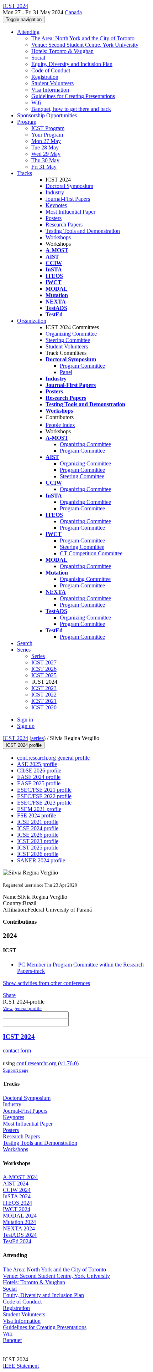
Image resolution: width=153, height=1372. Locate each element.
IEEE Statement (21, 1366)
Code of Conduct (50, 70)
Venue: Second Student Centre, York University (84, 45)
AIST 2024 (15, 1183)
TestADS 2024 (20, 1235)
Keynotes (56, 205)
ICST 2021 (44, 701)
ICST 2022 (44, 695)
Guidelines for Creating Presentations (73, 96)
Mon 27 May (46, 141)
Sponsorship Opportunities (47, 115)
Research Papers (64, 224)
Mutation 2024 (19, 1222)
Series (38, 656)
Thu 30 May (45, 160)
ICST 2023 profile (37, 841)
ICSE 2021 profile (37, 822)
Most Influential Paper (70, 212)
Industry (55, 192)
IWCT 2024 (16, 1209)
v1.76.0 (68, 1063)
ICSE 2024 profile (37, 828)
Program (26, 122)
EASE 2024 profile (38, 777)
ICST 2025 (44, 675)
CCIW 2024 (17, 1190)
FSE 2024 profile (36, 815)
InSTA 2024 (17, 1196)
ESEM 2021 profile (39, 809)
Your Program (47, 135)
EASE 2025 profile (38, 783)
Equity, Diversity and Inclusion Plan (71, 64)
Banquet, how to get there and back (71, 109)
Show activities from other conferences (46, 983)
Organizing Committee (71, 334)
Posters (54, 218)
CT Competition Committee (91, 553)
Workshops (58, 237)
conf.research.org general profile (53, 758)
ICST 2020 (44, 707)
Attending (28, 32)
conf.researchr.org (36, 1063)
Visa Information (50, 90)
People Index (60, 425)
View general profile (22, 1008)
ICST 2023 (44, 688)
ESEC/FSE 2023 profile (44, 803)
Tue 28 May (45, 147)
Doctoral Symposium (69, 186)
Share (9, 995)
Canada (73, 12)
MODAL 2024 (20, 1216)
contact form (17, 1050)
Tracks (24, 173)
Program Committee (82, 366)
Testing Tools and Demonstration (83, 231)
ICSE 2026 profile (37, 835)
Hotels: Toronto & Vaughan (62, 51)
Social (38, 58)
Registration (44, 77)
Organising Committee (85, 579)
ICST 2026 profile (37, 854)
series (37, 738)
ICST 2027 (44, 662)
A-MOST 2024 (20, 1177)
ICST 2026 (44, 669)
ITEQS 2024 (17, 1203)
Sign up (26, 726)
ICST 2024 (15, 738)
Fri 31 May (44, 167)
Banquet (12, 1340)
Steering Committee (68, 340)
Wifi (36, 103)
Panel (66, 372)
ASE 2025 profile (37, 764)
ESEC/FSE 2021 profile (44, 790)
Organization (31, 321)
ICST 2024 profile (24, 745)
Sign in (25, 719)
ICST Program (47, 128)
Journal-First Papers (68, 199)
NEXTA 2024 (19, 1228)
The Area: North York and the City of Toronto (82, 38)
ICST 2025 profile (37, 848)
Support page (15, 1070)
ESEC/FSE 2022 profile (44, 796)
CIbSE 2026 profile (39, 770)
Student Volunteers (52, 83)
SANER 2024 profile (41, 860)
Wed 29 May (45, 154)
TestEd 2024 (17, 1241)
